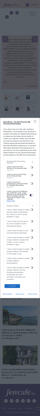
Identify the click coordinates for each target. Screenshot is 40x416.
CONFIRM (12, 286)
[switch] (31, 167)
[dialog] (20, 208)
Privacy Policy (32, 294)
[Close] (36, 122)
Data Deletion (7, 294)
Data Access (20, 294)
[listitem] (20, 162)
